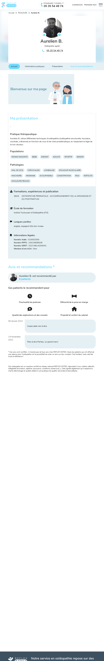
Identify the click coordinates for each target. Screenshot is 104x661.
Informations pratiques (34, 66)
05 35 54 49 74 (55, 50)
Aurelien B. (35, 13)
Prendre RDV (90, 5)
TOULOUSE (22, 13)
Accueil (11, 13)
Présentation (57, 66)
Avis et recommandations (82, 66)
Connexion (77, 5)
